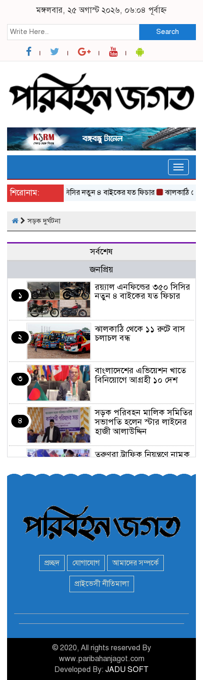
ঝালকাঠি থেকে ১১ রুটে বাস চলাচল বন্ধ (140, 334)
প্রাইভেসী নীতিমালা (102, 583)
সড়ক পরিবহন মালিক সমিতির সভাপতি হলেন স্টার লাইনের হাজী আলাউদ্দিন (144, 422)
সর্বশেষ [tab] (101, 251)
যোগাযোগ (86, 563)
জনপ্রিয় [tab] (101, 269)
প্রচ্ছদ (51, 563)
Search (167, 31)
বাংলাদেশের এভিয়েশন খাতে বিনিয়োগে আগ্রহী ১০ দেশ (140, 375)
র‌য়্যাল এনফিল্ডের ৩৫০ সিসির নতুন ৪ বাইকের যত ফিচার (142, 292)
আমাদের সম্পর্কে (135, 563)
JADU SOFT (127, 669)
